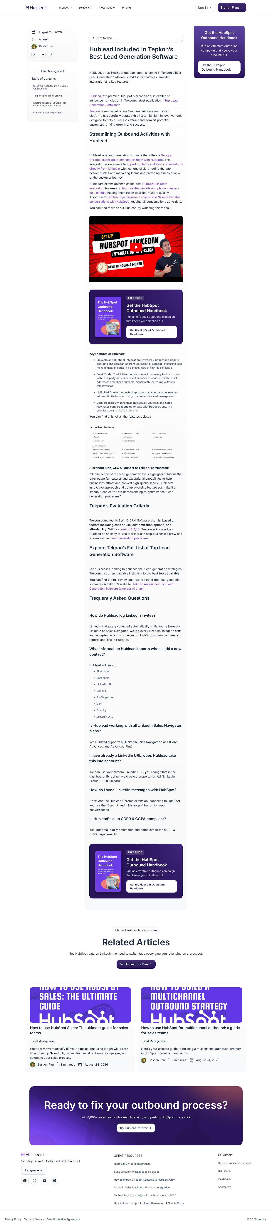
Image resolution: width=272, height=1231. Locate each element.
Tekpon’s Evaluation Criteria (48, 95)
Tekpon (94, 111)
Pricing (126, 7)
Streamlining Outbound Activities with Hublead (50, 87)
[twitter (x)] (34, 54)
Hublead (95, 96)
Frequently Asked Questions (48, 112)
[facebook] (24, 1180)
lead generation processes (130, 538)
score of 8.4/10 (129, 529)
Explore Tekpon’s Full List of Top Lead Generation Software (50, 104)
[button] (65, 7)
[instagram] (51, 54)
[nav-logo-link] (36, 7)
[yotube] (43, 54)
